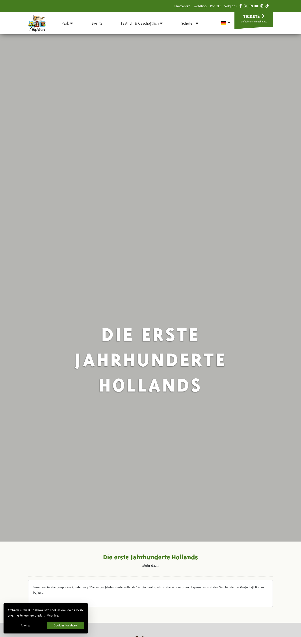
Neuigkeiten (182, 6)
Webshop (200, 6)
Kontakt (215, 6)
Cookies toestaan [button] (65, 625)
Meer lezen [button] (54, 615)
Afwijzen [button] (26, 625)
